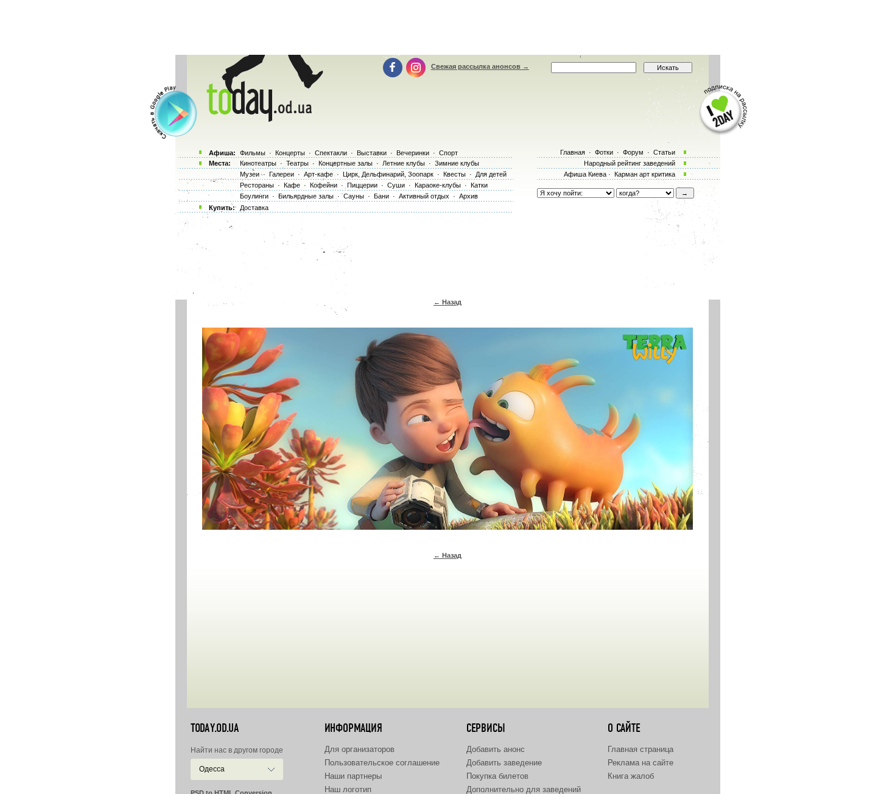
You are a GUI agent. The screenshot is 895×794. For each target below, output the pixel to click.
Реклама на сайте (640, 762)
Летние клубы (403, 163)
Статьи (664, 152)
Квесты (454, 174)
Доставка (254, 207)
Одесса (212, 769)
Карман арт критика (644, 174)
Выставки (372, 152)
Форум (633, 152)
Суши (396, 185)
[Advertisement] (447, 27)
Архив (468, 196)
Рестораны (257, 185)
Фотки (604, 152)
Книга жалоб (631, 776)
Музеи (249, 174)
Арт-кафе (318, 174)
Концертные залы (345, 163)
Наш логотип (348, 789)
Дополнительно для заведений (523, 789)
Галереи (281, 174)
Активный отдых (424, 196)
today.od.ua (215, 728)
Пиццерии (362, 185)
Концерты (290, 152)
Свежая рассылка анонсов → (480, 66)
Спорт (448, 152)
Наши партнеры (353, 776)
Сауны (353, 196)
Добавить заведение (504, 762)
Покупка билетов (497, 776)
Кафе (292, 185)
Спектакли (331, 152)
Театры (297, 163)
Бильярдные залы (306, 196)
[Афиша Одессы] (262, 118)
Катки (479, 185)
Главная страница (640, 749)
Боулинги (254, 196)
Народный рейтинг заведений (629, 163)
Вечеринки (412, 152)
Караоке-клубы (438, 185)
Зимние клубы (457, 163)
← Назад (447, 302)
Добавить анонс (495, 749)
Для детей (491, 174)
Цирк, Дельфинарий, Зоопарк (388, 174)
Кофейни (323, 185)
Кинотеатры (258, 163)
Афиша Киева (585, 174)
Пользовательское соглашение (382, 762)
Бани (381, 196)
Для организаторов (360, 749)
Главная (572, 152)
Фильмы (252, 152)
